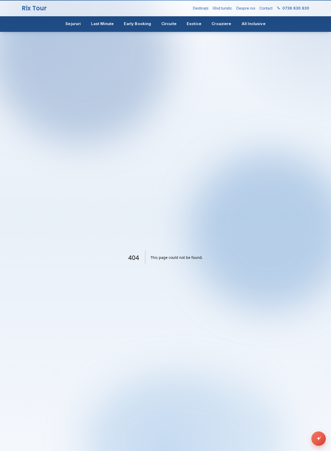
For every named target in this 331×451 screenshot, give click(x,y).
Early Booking (137, 23)
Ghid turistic (222, 8)
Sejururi (73, 23)
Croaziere (221, 23)
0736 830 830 (295, 8)
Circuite (169, 23)
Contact (266, 8)
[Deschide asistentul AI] (318, 438)
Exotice (194, 23)
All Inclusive (254, 23)
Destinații (200, 8)
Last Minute (102, 23)
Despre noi (245, 8)
